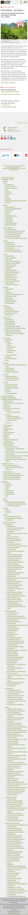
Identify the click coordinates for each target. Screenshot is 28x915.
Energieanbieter (9, 248)
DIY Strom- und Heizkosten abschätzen (16, 238)
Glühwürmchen (11, 347)
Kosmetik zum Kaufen (11, 313)
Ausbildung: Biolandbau (13, 690)
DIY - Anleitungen (8, 227)
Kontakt (16, 169)
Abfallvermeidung (10, 186)
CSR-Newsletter (8, 425)
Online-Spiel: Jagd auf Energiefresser (17, 727)
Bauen (5, 205)
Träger (7, 488)
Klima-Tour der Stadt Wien (14, 723)
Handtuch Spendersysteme (14, 851)
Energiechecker (11, 623)
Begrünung (7, 405)
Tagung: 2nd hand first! (13, 734)
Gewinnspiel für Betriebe (14, 505)
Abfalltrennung (9, 184)
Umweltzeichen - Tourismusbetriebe (17, 891)
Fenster (7, 214)
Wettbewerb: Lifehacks (13, 773)
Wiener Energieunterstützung (15, 682)
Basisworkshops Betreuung (14, 830)
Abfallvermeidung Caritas (14, 828)
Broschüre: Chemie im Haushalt (15, 528)
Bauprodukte (9, 210)
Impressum (10, 167)
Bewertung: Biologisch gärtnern (16, 839)
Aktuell (6, 181)
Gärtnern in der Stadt (11, 296)
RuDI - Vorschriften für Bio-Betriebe (17, 867)
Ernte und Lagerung (10, 257)
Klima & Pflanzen (10, 324)
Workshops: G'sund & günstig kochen (17, 787)
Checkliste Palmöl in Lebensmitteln (10, 94)
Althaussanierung (10, 207)
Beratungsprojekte (10, 611)
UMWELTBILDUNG (7, 463)
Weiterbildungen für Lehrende (12, 473)
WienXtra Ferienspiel (13, 778)
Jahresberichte (9, 492)
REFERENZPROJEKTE (10, 522)
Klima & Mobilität (10, 323)
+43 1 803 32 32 (5, 105)
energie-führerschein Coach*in (15, 695)
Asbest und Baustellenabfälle (13, 208)
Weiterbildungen (8, 445)
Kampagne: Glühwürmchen (14, 556)
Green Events (7, 434)
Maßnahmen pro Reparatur (14, 813)
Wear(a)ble (10, 769)
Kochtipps (8, 268)
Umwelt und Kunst (12, 737)
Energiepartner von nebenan (15, 699)
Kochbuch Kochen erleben (14, 558)
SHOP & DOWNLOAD (8, 396)
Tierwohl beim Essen (11, 376)
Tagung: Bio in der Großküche (15, 735)
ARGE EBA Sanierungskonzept (15, 616)
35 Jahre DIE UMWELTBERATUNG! (15, 502)
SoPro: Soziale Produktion (14, 878)
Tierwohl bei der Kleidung (12, 378)
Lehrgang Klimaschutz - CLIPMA (16, 701)
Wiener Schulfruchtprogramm (15, 782)
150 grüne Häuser (12, 614)
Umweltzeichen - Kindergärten (15, 889)
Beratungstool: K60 (12, 620)
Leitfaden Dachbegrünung (14, 565)
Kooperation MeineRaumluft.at (15, 643)
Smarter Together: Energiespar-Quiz (17, 732)
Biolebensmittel (9, 256)
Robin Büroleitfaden (12, 875)
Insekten (7, 341)
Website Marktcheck (13, 603)
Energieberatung (10, 244)
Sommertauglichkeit (11, 223)
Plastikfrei (8, 199)
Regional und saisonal (11, 277)
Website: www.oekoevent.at (15, 601)
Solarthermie (9, 221)
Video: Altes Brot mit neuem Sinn (16, 595)
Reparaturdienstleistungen (11, 439)
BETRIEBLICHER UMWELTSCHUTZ (12, 399)
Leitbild (7, 487)
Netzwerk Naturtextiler (13, 860)
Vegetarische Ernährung (12, 284)
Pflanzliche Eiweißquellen (12, 281)
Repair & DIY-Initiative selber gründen (15, 200)
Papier (7, 195)
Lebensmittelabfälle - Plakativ (15, 646)
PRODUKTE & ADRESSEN (9, 397)
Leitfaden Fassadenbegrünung (15, 567)
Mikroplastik (8, 193)
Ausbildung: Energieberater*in (15, 692)
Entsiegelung (9, 292)
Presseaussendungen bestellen (14, 518)
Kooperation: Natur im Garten (15, 562)
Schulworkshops (8, 471)
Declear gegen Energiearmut (15, 802)
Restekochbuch (11, 876)
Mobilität (6, 430)
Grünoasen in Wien (12, 634)
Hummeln (10, 348)
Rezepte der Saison (10, 279)
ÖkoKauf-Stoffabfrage (13, 412)
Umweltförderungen (9, 443)
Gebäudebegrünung (11, 216)
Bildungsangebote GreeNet (14, 709)
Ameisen (9, 343)
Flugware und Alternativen (12, 263)
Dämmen (8, 212)
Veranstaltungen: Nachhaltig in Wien (17, 764)
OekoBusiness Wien (9, 432)
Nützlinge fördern (10, 299)
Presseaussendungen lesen (12, 516)
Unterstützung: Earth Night (14, 659)
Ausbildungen (9, 688)
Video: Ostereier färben (13, 597)
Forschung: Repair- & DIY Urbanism (17, 808)
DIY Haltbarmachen (10, 229)
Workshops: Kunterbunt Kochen (16, 789)
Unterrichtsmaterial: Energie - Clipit (17, 739)
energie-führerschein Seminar (13, 457)
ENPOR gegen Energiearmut (15, 804)
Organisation (7, 483)
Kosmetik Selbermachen (12, 311)
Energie (6, 241)
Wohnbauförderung (10, 224)
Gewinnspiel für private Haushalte (16, 504)
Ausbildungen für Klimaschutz (13, 331)
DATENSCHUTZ (17, 167)
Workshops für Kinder (13, 785)
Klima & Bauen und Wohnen (13, 326)
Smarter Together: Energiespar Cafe (17, 730)
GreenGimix (8, 414)
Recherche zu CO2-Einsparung (15, 815)
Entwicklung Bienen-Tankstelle (15, 718)
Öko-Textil (8, 422)
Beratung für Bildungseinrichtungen (13, 475)
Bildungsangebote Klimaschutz (15, 710)
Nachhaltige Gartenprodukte (15, 857)
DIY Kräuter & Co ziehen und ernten (15, 231)
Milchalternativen (10, 275)
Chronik (6, 500)
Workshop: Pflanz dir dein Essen (16, 791)
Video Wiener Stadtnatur (14, 766)
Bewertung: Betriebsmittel (14, 837)
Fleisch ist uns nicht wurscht (13, 261)
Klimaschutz (7, 317)
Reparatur (8, 202)
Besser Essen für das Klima (14, 835)
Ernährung (6, 427)
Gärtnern (6, 287)
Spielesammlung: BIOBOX (14, 728)
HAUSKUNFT (10, 636)
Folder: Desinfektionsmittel (14, 554)
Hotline (7, 510)
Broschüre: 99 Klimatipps (14, 544)
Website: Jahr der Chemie (14, 599)
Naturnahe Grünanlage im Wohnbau (17, 650)
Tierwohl (6, 374)
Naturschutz (7, 338)
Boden (7, 290)
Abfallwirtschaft (8, 401)
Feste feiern (8, 259)
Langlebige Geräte (12, 644)
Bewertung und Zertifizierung (12, 408)
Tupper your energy (12, 673)
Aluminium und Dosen (11, 188)
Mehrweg (8, 191)
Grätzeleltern (10, 702)
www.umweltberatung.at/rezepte (10, 91)
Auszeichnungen (10, 494)
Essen (5, 254)
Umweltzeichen (8, 441)
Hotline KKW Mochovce (14, 639)
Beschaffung (7, 406)
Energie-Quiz (10, 632)
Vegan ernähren (9, 282)
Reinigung (6, 438)
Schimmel (8, 391)
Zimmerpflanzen (10, 303)
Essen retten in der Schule (14, 719)
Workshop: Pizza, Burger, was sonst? (17, 784)
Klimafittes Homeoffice (11, 388)
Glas (6, 190)
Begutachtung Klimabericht (14, 801)
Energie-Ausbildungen (11, 447)
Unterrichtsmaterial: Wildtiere (15, 762)
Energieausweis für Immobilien (13, 246)
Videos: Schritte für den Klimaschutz (15, 328)
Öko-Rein (8, 410)
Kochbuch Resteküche (13, 560)
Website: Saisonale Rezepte (14, 604)
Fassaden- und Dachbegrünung (14, 294)
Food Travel (10, 721)
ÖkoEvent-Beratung (12, 655)
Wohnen (6, 382)
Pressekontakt (9, 520)
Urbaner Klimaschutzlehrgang (15, 704)
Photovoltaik (9, 219)
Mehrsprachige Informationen (12, 479)
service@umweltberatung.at (8, 107)
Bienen (9, 345)
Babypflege (8, 307)
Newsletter (8, 512)
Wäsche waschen (10, 370)
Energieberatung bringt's (14, 621)
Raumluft (6, 436)
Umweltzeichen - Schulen (14, 887)
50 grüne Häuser (11, 799)
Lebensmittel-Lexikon (11, 274)
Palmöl (23, 49)
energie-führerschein (13, 694)
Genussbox (10, 850)
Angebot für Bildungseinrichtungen (13, 403)
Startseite (21, 165)
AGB (21, 168)
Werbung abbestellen (11, 393)
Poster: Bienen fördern (13, 583)
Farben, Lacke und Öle (11, 384)
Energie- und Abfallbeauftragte (15, 848)
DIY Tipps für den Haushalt (12, 236)
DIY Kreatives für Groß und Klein (14, 232)
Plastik (7, 197)
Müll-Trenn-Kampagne (13, 855)
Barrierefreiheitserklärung (11, 168)
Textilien (6, 363)
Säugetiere (8, 356)
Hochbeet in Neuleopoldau (14, 637)
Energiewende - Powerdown (15, 846)
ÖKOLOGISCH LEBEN (8, 179)
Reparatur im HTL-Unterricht (15, 725)
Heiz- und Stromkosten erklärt (13, 251)
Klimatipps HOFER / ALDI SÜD (15, 641)
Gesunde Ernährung (8, 7)
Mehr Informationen (14, 913)
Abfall (5, 183)
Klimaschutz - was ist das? (12, 330)
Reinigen (7, 389)
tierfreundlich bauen (11, 358)
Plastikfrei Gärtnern (10, 301)
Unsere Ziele (8, 485)
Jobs (24, 168)
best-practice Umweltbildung (12, 477)
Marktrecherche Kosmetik (14, 569)
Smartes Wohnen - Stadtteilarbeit (16, 671)
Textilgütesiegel (9, 368)
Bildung (7, 707)
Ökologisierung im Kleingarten (15, 657)
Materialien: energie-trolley (14, 697)
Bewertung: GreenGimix (13, 841)
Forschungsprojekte (11, 797)
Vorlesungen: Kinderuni (13, 768)
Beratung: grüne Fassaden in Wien (16, 618)
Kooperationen (9, 490)
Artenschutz (8, 339)
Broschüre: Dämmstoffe (14, 538)
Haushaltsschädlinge (11, 386)
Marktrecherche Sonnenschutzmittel (17, 578)
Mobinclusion (11, 648)
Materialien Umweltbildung (11, 465)
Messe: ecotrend (11, 579)
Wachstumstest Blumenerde (15, 820)
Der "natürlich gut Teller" (14, 844)
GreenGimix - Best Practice (14, 418)
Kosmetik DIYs (9, 309)
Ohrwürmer (10, 352)
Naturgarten (8, 298)
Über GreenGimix (12, 420)
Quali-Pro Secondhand (13, 873)
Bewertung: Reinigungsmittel (15, 842)
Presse (11, 169)
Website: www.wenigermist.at (15, 771)
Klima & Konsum (9, 321)
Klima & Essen (9, 319)
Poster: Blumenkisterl (13, 587)
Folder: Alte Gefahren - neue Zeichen (17, 545)
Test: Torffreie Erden (12, 818)
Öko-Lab (9, 862)
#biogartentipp (9, 289)
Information (8, 524)
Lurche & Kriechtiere (11, 355)
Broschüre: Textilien (12, 537)
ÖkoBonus (10, 864)
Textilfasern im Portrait (11, 372)
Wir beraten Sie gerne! (8, 177)
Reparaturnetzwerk (12, 661)
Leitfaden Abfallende (13, 563)
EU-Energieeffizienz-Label (12, 249)
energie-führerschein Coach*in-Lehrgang (16, 455)
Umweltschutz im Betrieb (12, 823)
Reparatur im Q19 (12, 662)
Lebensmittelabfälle (11, 270)
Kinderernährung (10, 266)
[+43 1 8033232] (21, 3)
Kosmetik (6, 306)
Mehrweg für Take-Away (14, 853)
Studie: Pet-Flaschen (13, 817)
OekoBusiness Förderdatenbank (16, 866)
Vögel (7, 360)
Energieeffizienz (8, 429)
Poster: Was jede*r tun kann (14, 592)
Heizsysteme (9, 217)
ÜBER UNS (5, 481)
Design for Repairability (13, 712)
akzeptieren (14, 909)
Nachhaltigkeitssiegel (13, 858)
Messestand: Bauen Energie (14, 581)
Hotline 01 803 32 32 (13, 612)
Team (5, 498)
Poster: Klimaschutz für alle (14, 594)
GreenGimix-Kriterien (13, 416)
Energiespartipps (10, 242)
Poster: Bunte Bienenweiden (15, 585)
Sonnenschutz (9, 315)
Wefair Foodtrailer (12, 780)
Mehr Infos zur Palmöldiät (8, 82)
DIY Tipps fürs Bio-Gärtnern (13, 234)
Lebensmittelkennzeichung (12, 272)
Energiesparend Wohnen (14, 806)
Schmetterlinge (11, 350)
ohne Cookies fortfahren (14, 911)
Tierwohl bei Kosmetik (11, 380)
